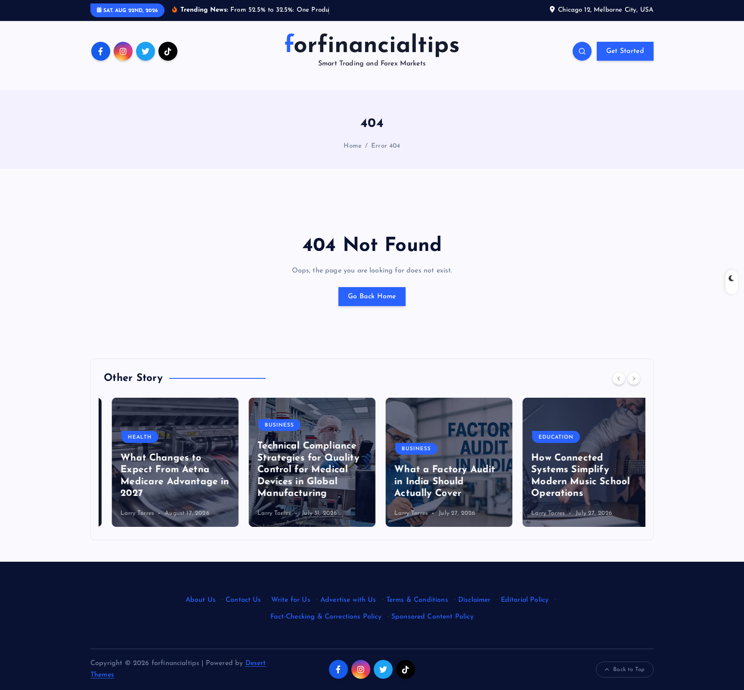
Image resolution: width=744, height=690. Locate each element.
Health (132, 437)
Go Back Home (372, 296)
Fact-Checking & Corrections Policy (325, 616)
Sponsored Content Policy (432, 616)
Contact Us (243, 600)
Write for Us (290, 600)
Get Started (625, 51)
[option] (167, 462)
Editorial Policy (525, 600)
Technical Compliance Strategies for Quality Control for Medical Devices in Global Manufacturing (300, 469)
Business (271, 425)
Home (353, 146)
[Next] (633, 378)
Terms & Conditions (417, 600)
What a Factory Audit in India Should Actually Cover (436, 481)
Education (547, 437)
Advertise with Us (348, 600)
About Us (201, 600)
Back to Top (629, 669)
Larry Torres (129, 513)
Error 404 (385, 146)
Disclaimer (474, 600)
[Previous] (618, 378)
